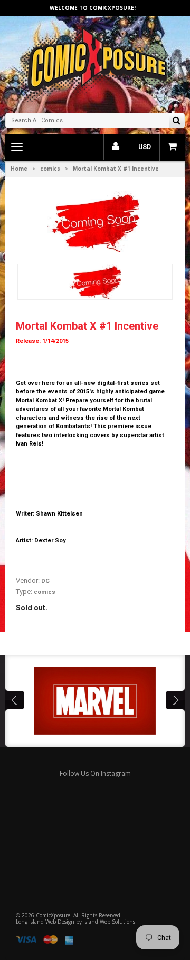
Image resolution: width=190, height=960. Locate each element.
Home (19, 168)
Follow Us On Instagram (95, 773)
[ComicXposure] (95, 63)
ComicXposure (53, 915)
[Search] (176, 121)
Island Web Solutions (109, 921)
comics (50, 168)
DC (45, 581)
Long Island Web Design (45, 921)
